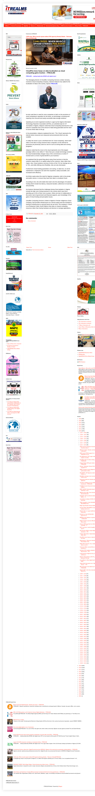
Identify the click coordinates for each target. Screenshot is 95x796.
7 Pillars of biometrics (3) (84, 325)
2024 (80, 422)
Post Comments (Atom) (37, 249)
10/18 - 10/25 (83, 579)
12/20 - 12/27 (83, 434)
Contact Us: (68, 23)
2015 (80, 673)
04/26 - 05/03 (83, 630)
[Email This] (49, 214)
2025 (80, 420)
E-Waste (7, 25)
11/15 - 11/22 (83, 444)
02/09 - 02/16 (83, 652)
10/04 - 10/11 (83, 583)
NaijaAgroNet (76, 23)
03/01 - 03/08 (83, 646)
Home (6, 23)
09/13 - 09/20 (83, 590)
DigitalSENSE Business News (85, 352)
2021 (80, 428)
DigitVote (26, 25)
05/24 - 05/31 (83, 622)
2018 (80, 667)
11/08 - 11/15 (83, 573)
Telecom (33, 25)
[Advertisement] (49, 234)
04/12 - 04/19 (83, 634)
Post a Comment (32, 221)
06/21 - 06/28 (83, 614)
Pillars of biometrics (83, 328)
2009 (80, 685)
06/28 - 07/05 (83, 612)
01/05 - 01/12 (83, 663)
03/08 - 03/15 (83, 644)
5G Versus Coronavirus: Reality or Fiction (12, 346)
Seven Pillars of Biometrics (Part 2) (87, 327)
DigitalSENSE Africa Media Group (86, 356)
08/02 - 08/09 (83, 602)
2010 (80, 683)
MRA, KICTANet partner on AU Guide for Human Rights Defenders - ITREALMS (32, 712)
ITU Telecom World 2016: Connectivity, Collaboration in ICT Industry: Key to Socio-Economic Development (14, 403)
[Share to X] (52, 214)
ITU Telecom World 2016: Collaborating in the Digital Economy (13, 408)
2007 (80, 690)
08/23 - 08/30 (83, 596)
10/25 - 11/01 (83, 577)
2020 (80, 430)
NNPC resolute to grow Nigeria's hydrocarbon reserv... (87, 470)
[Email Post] (47, 213)
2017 (80, 669)
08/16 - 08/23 (83, 598)
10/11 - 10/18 (83, 581)
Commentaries (48, 23)
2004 (80, 696)
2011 (80, 681)
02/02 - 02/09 (83, 654)
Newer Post (29, 247)
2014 (80, 675)
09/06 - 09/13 (83, 592)
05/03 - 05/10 (83, 628)
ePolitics (19, 23)
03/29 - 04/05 (83, 638)
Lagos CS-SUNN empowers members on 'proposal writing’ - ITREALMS (30, 742)
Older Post (69, 247)
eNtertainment (27, 23)
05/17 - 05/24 (83, 624)
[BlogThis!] (51, 214)
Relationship (40, 25)
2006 (80, 692)
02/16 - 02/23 (83, 650)
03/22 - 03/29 (83, 640)
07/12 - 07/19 (83, 608)
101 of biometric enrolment (85, 323)
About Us (12, 23)
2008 (80, 687)
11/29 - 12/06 (83, 440)
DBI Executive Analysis (67, 25)
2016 (80, 671)
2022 (80, 426)
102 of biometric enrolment (85, 321)
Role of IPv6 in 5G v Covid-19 (14, 343)
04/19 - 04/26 (83, 632)
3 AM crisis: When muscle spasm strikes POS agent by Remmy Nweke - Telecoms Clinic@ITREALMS (37, 757)
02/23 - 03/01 (83, 648)
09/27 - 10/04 (83, 585)
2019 (80, 665)
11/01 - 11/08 (83, 575)
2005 (80, 694)
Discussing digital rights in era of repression (23, 727)
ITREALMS (29, 76)
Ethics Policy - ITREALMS (81, 25)
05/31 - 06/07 (83, 620)
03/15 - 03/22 (83, 642)
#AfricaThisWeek (58, 23)
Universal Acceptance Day (52, 25)
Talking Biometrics (37, 23)
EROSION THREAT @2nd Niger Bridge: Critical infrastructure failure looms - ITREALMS (34, 764)
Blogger (60, 786)
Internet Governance (16, 25)
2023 (80, 424)
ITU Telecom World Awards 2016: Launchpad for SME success (13, 413)
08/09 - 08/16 (83, 600)
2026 (80, 418)
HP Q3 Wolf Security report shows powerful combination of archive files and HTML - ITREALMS (35, 734)
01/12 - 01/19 (83, 661)
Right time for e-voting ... (19, 719)
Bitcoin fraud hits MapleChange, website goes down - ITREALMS (28, 704)
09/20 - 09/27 (83, 588)
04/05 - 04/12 (83, 636)
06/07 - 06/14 (83, 618)
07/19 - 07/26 (83, 606)
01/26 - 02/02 (83, 657)
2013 (80, 677)
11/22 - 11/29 (83, 442)
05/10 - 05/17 (83, 626)
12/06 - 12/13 (83, 438)
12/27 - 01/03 (83, 432)
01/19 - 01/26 (83, 659)
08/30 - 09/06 (83, 594)
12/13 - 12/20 (83, 436)
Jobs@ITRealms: (86, 23)
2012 (80, 679)
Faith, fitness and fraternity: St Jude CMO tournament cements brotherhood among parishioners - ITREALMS (39, 772)
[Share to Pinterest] (55, 214)
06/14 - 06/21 (83, 616)
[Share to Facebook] (54, 214)
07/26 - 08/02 (83, 604)
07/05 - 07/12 (83, 610)
